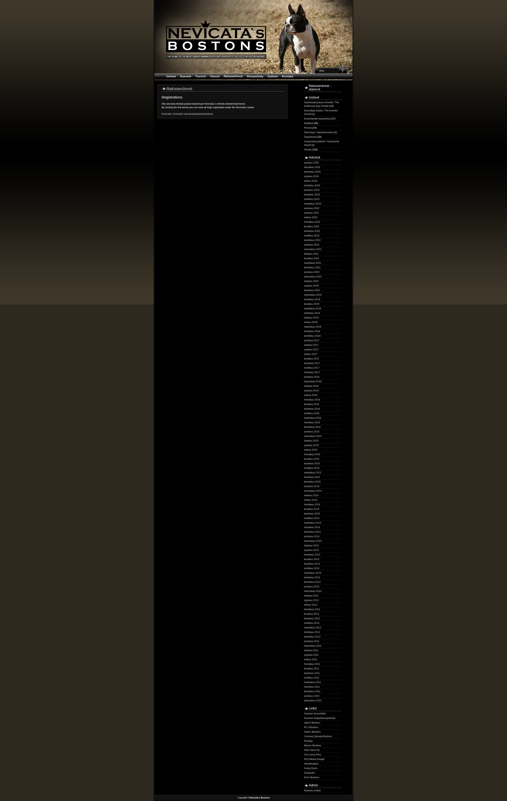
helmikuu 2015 (312, 477)
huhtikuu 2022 (311, 235)
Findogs (308, 741)
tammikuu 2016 (312, 427)
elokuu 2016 (310, 395)
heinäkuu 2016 (312, 399)
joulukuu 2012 (311, 586)
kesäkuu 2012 (311, 614)
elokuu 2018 (310, 322)
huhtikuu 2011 (311, 677)
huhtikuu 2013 (311, 568)
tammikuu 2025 (312, 171)
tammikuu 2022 (312, 240)
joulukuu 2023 (311, 190)
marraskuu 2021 (313, 249)
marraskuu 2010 (313, 700)
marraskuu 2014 (313, 490)
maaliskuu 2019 (312, 308)
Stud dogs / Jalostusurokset (319, 132)
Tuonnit (200, 76)
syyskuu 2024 (311, 176)
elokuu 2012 (310, 604)
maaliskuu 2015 (312, 472)
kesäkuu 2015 (311, 459)
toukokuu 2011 (312, 673)
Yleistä (307, 149)
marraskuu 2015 (313, 436)
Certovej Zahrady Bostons (318, 736)
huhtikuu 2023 (311, 199)
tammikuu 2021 (312, 267)
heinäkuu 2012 (312, 609)
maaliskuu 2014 (312, 522)
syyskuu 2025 (311, 162)
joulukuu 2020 (311, 272)
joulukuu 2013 (311, 536)
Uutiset (171, 76)
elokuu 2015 (310, 449)
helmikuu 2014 (312, 527)
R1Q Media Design (314, 759)
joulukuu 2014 (311, 486)
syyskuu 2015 (311, 445)
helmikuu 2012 (312, 632)
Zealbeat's (309, 772)
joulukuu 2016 (311, 377)
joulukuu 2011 (311, 641)
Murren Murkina (312, 745)
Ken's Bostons (311, 777)
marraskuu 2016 (313, 381)
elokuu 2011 (310, 659)
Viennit (215, 76)
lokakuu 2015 (311, 440)
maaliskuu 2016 (312, 418)
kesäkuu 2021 (311, 258)
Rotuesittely (255, 76)
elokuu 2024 (310, 181)
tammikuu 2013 (312, 582)
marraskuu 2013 (313, 541)
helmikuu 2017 (312, 372)
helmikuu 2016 (312, 422)
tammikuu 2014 (312, 531)
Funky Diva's (311, 768)
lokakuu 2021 (311, 253)
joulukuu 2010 (311, 696)
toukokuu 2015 (312, 463)
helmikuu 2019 (312, 313)
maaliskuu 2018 (312, 326)
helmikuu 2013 (312, 577)
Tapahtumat (310, 137)
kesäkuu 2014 (311, 509)
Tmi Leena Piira (312, 754)
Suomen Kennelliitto (315, 713)
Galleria (273, 76)
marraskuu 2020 (313, 276)
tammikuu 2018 (312, 336)
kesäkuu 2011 (311, 668)
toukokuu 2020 (312, 290)
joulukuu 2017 (311, 340)
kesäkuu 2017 (311, 358)
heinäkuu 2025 (312, 167)
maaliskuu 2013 (312, 573)
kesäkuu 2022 (311, 226)
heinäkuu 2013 (312, 554)
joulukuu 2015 (311, 431)
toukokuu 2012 (312, 618)
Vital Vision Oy (312, 750)
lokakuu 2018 (311, 317)
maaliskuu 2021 (312, 263)
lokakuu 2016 (311, 386)
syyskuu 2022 (311, 212)
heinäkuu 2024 (312, 185)
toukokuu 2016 (312, 408)
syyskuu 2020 (311, 285)
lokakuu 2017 (311, 345)
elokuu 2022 (310, 217)
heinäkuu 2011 (312, 664)
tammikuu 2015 (312, 481)
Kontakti (288, 76)
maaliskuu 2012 (312, 627)
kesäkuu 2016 (311, 404)
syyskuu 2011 (311, 655)
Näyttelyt (308, 123)
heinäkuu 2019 (312, 299)
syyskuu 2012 (311, 600)
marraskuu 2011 (312, 645)
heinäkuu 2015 (312, 454)
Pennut (308, 127)
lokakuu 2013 (311, 545)
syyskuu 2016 (311, 390)
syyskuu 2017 (311, 349)
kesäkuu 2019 (311, 304)
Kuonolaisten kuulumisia (317, 118)
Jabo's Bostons (312, 722)
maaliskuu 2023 (312, 203)
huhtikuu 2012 (311, 623)
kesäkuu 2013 (311, 559)
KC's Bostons (311, 727)
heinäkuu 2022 (312, 222)
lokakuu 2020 (311, 281)
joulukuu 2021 (311, 244)
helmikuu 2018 (312, 331)
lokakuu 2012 (311, 595)
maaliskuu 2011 (312, 682)
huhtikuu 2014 (311, 518)
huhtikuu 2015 (311, 468)
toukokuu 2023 (312, 194)
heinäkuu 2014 (312, 504)
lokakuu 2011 (311, 650)
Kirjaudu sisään (312, 790)
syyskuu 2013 (311, 550)
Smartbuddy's (311, 763)
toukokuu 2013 (312, 563)
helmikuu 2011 (312, 686)
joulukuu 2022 (311, 208)
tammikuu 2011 (312, 691)
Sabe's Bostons (312, 731)
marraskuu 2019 (313, 294)
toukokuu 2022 (312, 231)
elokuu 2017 (310, 354)
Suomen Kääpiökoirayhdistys (319, 718)
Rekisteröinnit (233, 76)
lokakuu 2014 (311, 495)
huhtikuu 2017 (311, 367)
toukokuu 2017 (312, 363)
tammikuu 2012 (312, 636)
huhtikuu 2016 (311, 413)
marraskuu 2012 (313, 591)
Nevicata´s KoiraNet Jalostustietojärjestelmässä (187, 114)
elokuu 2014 (310, 500)
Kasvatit (185, 76)
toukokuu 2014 (312, 513)
